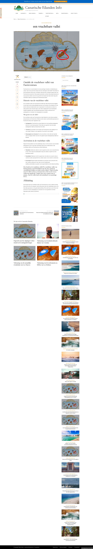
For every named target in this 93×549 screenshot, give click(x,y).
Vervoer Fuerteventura (70, 363)
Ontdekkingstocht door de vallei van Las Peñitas (70, 258)
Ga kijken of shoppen (60, 1)
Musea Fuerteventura (70, 380)
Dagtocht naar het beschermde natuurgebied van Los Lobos (70, 397)
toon (29, 77)
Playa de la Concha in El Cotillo (70, 273)
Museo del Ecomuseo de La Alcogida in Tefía (70, 460)
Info (57, 13)
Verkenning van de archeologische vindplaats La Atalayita (70, 476)
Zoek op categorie (63, 547)
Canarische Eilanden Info (43, 7)
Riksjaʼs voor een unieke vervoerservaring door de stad (70, 444)
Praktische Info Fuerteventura (70, 301)
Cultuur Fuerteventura (70, 317)
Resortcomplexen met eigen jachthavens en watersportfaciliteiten (70, 335)
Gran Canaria (32, 13)
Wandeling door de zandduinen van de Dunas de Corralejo (70, 242)
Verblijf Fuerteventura (70, 426)
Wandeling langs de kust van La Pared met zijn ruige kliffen (70, 491)
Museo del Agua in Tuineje (70, 381)
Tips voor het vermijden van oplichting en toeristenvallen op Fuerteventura (70, 303)
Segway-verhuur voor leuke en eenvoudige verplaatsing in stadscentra (70, 365)
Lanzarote (23, 13)
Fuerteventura (49, 13)
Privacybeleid (36, 547)
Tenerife (40, 13)
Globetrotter (17, 79)
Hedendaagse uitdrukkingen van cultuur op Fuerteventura (70, 507)
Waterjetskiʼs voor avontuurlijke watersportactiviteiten (70, 540)
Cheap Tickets (74, 13)
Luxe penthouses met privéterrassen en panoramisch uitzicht (70, 428)
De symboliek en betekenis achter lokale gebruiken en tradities (70, 319)
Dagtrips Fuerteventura (70, 240)
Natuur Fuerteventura (46, 22)
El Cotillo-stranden (70, 350)
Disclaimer (70, 547)
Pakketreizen (64, 13)
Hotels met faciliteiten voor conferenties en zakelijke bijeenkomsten (70, 523)
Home (17, 13)
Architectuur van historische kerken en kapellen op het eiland (70, 412)
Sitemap (47, 16)
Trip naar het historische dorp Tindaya (70, 288)
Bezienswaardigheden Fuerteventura (70, 272)
